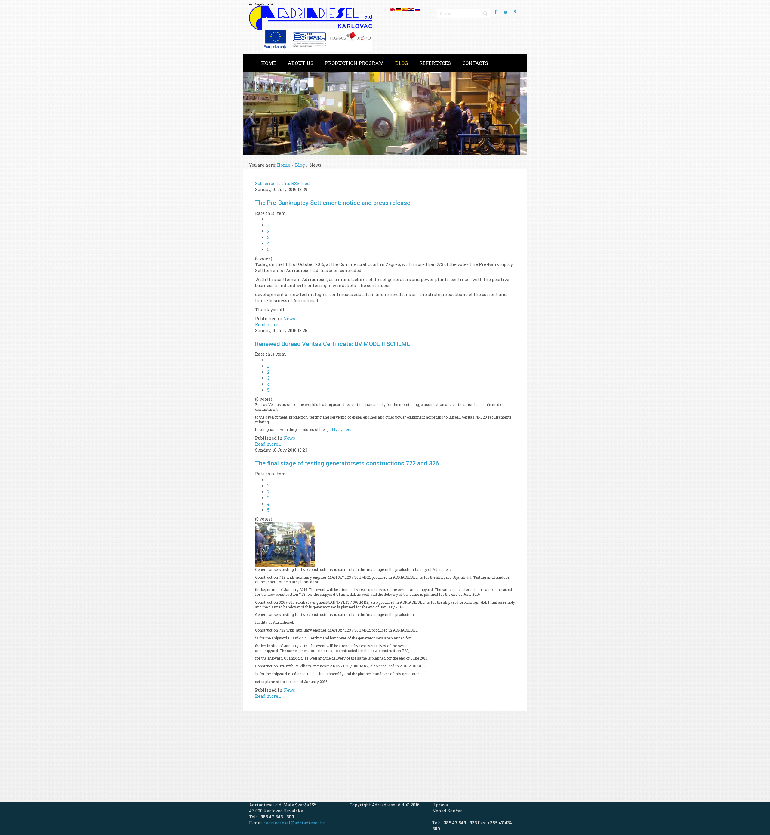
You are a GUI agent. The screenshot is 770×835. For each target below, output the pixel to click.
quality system (338, 429)
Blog (300, 165)
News (289, 318)
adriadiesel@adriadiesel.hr (295, 823)
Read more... (268, 324)
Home (283, 165)
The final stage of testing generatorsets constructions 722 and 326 (347, 463)
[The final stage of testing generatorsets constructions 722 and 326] (285, 544)
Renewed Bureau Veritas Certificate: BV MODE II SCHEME (332, 344)
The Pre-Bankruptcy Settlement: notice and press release (332, 202)
